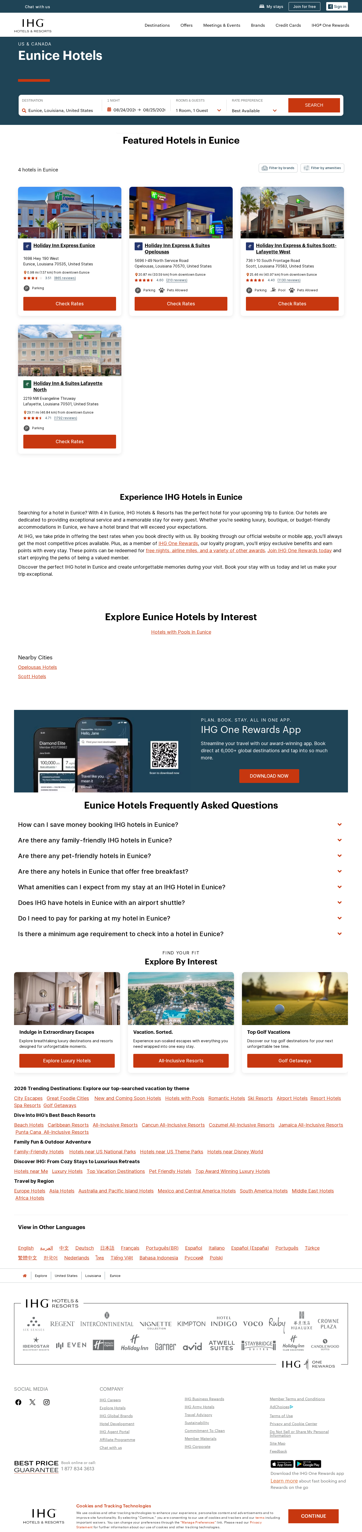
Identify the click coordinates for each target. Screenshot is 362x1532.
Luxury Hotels (67, 1171)
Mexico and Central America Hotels (197, 1191)
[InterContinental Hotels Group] (33, 25)
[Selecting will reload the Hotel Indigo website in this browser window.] (224, 1322)
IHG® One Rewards (330, 25)
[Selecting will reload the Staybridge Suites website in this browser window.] (258, 1345)
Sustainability (197, 1422)
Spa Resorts (27, 1105)
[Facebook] (19, 1402)
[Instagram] (46, 1402)
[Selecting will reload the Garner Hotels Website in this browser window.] (165, 1345)
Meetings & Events (221, 25)
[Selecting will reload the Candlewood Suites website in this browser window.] (325, 1345)
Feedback (278, 1451)
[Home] (24, 1275)
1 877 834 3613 (77, 1468)
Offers (186, 25)
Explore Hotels (113, 1407)
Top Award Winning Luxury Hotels (232, 1171)
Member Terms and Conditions (297, 1398)
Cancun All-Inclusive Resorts (173, 1125)
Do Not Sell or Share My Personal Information (299, 1433)
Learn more (284, 1480)
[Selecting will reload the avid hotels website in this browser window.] (192, 1345)
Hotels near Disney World (235, 1151)
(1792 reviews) (65, 418)
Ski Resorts (260, 1098)
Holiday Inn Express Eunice (64, 245)
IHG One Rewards (178, 543)
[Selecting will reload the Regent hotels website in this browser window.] (62, 1322)
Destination (32, 100)
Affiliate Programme (117, 1439)
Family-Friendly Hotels (39, 1151)
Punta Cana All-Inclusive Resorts (52, 1132)
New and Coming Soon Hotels (127, 1098)
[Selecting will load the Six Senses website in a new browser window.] (33, 1322)
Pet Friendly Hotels (170, 1171)
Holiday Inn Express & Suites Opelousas (177, 248)
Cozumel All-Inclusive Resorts (242, 1125)
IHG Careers (110, 1399)
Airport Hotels (292, 1098)
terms (260, 1517)
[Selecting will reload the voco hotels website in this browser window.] (253, 1322)
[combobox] (62, 110)
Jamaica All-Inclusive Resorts (311, 1125)
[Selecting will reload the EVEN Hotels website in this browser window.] (71, 1345)
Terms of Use (281, 1415)
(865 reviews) (65, 278)
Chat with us (37, 6)
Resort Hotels (325, 1098)
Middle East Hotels (313, 1191)
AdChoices (279, 1406)
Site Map (277, 1443)
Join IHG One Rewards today (299, 550)
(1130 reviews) (289, 280)
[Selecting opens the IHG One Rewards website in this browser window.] (308, 1364)
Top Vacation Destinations (116, 1171)
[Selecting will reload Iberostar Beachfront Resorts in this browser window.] (36, 1345)
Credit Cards (288, 25)
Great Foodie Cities (68, 1098)
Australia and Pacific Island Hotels (116, 1191)
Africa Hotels (29, 1198)
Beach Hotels (29, 1125)
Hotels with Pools (184, 1098)
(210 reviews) (176, 280)
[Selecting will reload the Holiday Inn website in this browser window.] (134, 1345)
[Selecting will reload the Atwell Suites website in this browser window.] (222, 1345)
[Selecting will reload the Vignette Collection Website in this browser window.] (155, 1322)
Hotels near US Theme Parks (171, 1151)
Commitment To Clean (205, 1430)
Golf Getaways (59, 1105)
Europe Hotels (29, 1191)
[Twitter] (32, 1402)
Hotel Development (117, 1423)
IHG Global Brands (116, 1415)
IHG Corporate (197, 1446)
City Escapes (28, 1098)
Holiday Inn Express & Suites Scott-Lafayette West (296, 248)
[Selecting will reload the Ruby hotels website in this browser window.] (277, 1322)
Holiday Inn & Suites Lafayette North (68, 386)
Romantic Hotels (226, 1098)
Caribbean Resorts (68, 1125)
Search (314, 105)
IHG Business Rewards (204, 1398)
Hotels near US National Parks (102, 1151)
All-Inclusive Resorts (115, 1125)
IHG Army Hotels (199, 1406)
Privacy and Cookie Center (293, 1423)
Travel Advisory (198, 1414)
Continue (313, 1516)
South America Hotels (264, 1191)
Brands (258, 25)
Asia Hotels (61, 1191)
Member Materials (201, 1438)
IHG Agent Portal (115, 1431)
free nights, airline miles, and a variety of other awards (205, 550)
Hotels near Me (31, 1171)
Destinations (157, 25)
